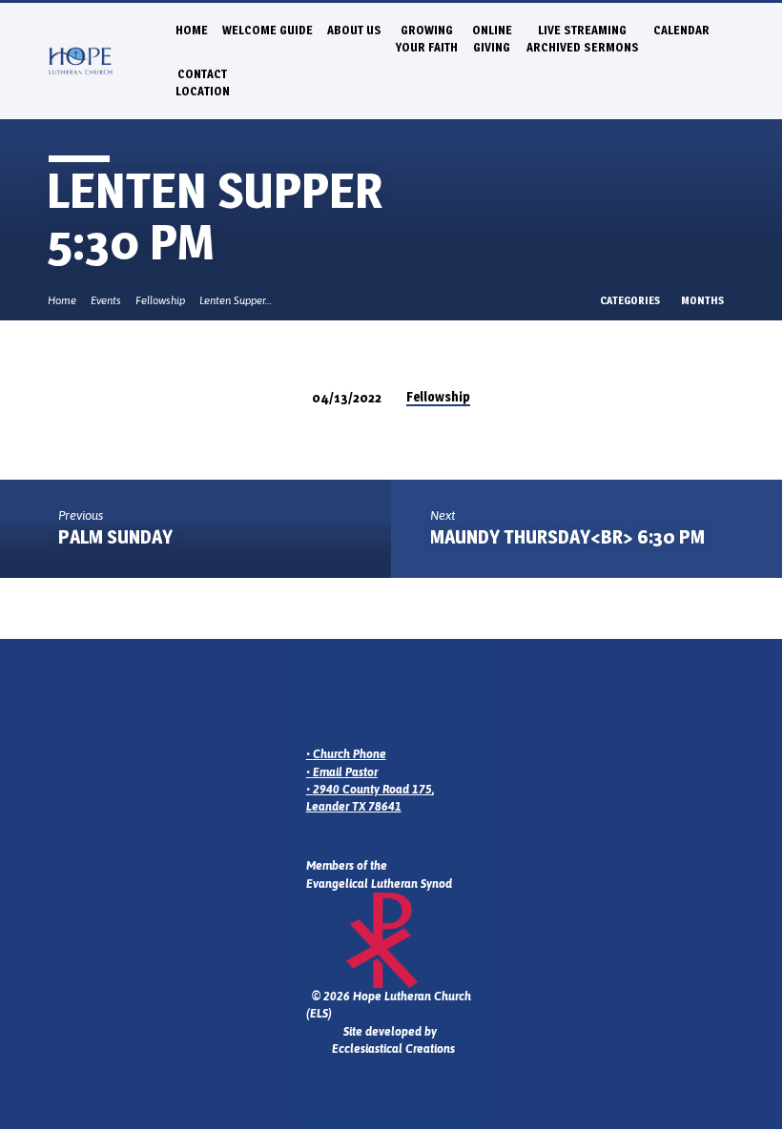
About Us (354, 30)
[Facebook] (365, 702)
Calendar (681, 30)
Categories (631, 300)
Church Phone (349, 754)
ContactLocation (202, 82)
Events (106, 300)
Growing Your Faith (427, 38)
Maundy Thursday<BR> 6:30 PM (567, 536)
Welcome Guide (267, 30)
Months (703, 300)
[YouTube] (390, 702)
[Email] (315, 702)
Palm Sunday (115, 536)
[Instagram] (340, 702)
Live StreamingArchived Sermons (582, 38)
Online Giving (492, 38)
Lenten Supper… (235, 300)
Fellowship (160, 300)
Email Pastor (345, 772)
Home (191, 30)
